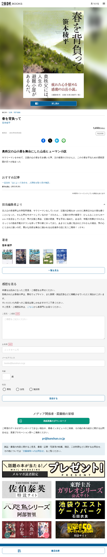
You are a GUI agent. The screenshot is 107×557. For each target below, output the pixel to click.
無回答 (36, 389)
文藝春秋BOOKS (11, 3)
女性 (22, 389)
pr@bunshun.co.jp (53, 438)
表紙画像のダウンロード (54, 421)
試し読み (55, 103)
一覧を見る (53, 270)
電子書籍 (17, 112)
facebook (43, 140)
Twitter (50, 140)
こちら (30, 307)
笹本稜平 (6, 123)
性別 (4, 385)
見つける (95, 4)
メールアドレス (8, 358)
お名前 (5, 344)
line (64, 140)
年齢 (4, 371)
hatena (57, 140)
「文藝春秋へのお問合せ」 (33, 451)
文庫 (10, 112)
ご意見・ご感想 (8, 314)
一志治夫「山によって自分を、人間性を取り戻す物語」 (26, 183)
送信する (53, 398)
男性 (9, 389)
